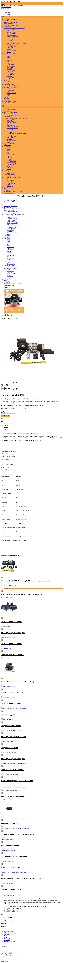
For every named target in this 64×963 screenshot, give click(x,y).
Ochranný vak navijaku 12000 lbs (14, 856)
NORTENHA (10, 74)
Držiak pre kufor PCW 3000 (12, 693)
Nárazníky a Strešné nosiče (10, 87)
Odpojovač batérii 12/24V (11, 889)
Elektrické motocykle (9, 103)
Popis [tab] (5, 429)
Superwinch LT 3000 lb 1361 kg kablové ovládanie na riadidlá (25, 581)
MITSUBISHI (10, 90)
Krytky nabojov (11, 83)
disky (8, 81)
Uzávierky (6, 98)
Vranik (8, 57)
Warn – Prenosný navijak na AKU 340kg (17, 781)
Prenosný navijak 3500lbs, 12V (13, 633)
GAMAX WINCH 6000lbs (11, 622)
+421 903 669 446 (8, 953)
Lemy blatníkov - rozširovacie (11, 86)
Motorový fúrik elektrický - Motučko (13, 101)
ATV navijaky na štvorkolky (11, 19)
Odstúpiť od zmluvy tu (9, 941)
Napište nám (7, 938)
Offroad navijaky (8, 21)
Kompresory (10, 49)
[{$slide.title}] (6, 287)
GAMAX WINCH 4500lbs (11, 704)
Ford (11, 40)
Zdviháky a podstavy (12, 32)
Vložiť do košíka (5, 415)
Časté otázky (7, 934)
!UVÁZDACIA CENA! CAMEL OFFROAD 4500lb (21, 594)
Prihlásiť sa (7, 12)
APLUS (9, 78)
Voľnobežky (7, 100)
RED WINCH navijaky (9, 53)
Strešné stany (7, 278)
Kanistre (9, 52)
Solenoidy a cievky (11, 45)
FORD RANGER (11, 93)
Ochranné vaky (10, 30)
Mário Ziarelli (10, 64)
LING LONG (10, 77)
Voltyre (8, 63)
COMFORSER (11, 66)
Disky (5, 80)
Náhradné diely (10, 47)
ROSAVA (9, 76)
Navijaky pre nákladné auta (10, 22)
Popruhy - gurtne (11, 33)
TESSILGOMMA (11, 70)
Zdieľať (6, 424)
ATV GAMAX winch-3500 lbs (12, 796)
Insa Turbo (9, 60)
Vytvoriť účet (7, 14)
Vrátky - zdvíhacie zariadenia (11, 25)
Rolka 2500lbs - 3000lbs (10, 845)
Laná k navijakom (11, 29)
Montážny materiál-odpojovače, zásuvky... (17, 43)
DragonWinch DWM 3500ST (12, 655)
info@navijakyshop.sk (9, 955)
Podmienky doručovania (10, 933)
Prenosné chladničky (12, 50)
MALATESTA (10, 67)
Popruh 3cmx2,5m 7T (9, 824)
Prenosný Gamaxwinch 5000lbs (13, 737)
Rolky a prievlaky (11, 35)
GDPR (5, 937)
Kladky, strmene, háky (12, 36)
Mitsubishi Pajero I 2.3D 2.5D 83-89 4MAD (18, 834)
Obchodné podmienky (9, 931)
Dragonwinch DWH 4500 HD (12, 770)
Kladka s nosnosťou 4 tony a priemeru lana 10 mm (21, 878)
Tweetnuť (6, 425)
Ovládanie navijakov (12, 46)
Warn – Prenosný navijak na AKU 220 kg (17, 682)
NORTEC (9, 69)
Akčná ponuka (7, 54)
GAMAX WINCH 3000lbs (11, 644)
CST (8, 62)
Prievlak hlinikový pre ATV (12, 867)
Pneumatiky (7, 56)
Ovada (8, 59)
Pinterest (6, 427)
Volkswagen (10, 95)
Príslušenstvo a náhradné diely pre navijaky (14, 28)
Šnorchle (6, 97)
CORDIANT (10, 71)
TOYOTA (9, 91)
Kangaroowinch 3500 (9, 748)
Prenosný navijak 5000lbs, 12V (13, 759)
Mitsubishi (12, 42)
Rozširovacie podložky (9, 84)
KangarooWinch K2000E (11, 726)
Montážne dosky (11, 37)
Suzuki (8, 94)
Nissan (8, 88)
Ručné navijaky (7, 26)
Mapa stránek (7, 940)
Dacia (11, 39)
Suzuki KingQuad (8, 715)
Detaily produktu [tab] (8, 431)
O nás (5, 935)
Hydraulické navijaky (9, 23)
